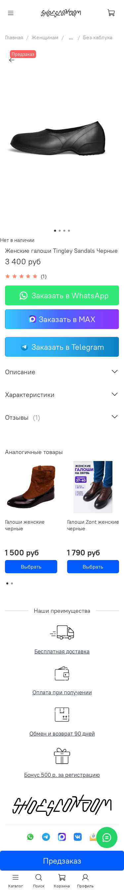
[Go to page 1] (7, 583)
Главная (14, 37)
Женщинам (45, 37)
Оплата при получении (62, 692)
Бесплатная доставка (62, 651)
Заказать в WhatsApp (69, 295)
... (71, 37)
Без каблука (97, 37)
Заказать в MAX (67, 319)
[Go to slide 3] (64, 231)
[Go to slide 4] (69, 231)
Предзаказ (62, 861)
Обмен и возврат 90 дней (62, 733)
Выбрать (31, 566)
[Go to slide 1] (55, 231)
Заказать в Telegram (67, 347)
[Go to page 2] (12, 583)
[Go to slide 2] (60, 231)
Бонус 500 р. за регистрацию (62, 774)
